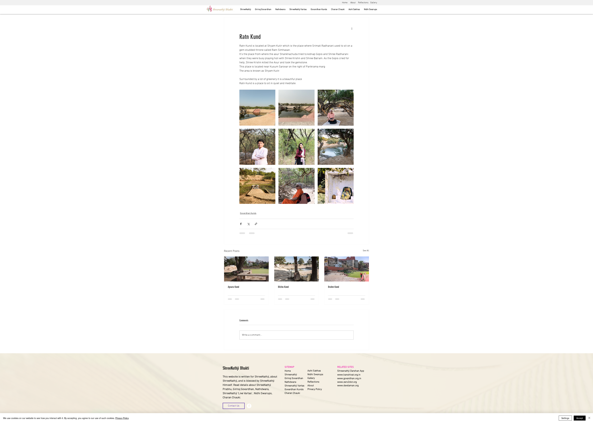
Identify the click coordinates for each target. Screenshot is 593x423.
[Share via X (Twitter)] (248, 223)
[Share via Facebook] (240, 223)
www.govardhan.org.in (349, 378)
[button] (234, 406)
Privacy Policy (122, 418)
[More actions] (352, 28)
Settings (565, 418)
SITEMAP (289, 367)
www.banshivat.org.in (348, 374)
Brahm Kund (333, 287)
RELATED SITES (345, 367)
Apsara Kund (233, 287)
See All (366, 250)
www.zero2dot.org (347, 382)
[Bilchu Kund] (296, 268)
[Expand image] (257, 108)
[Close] (589, 418)
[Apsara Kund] (246, 268)
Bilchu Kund (283, 287)
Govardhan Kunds (248, 213)
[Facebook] (249, 406)
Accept (579, 418)
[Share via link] (255, 223)
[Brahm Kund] (346, 268)
